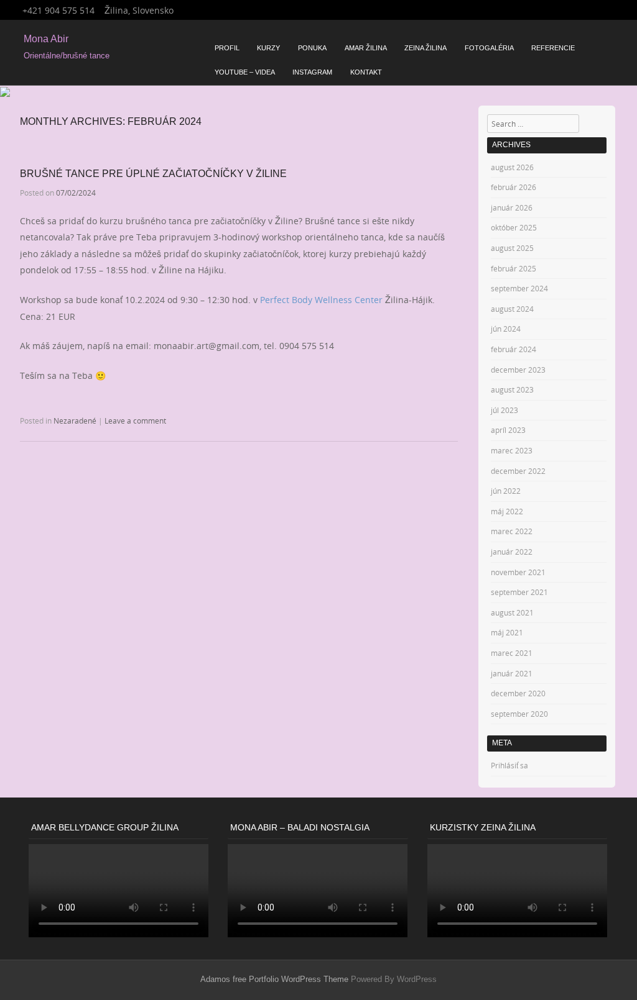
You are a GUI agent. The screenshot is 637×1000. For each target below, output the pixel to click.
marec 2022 (511, 531)
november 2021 (518, 572)
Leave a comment (135, 420)
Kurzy (268, 48)
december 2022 (518, 471)
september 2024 (519, 288)
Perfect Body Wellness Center (321, 300)
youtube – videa (245, 72)
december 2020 (518, 693)
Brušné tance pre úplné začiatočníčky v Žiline (153, 173)
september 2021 (519, 592)
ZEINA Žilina (425, 48)
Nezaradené (74, 420)
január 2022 (511, 552)
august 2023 (512, 389)
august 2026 (512, 167)
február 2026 (513, 187)
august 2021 (512, 612)
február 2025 (513, 268)
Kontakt (366, 72)
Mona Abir (46, 39)
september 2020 (519, 714)
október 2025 (514, 227)
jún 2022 (506, 491)
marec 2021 (511, 653)
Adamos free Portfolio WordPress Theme (274, 979)
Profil (227, 48)
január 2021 (511, 673)
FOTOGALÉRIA (489, 48)
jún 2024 (506, 329)
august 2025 (512, 248)
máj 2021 (507, 632)
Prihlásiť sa (509, 765)
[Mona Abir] (5, 93)
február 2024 (513, 349)
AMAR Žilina (366, 48)
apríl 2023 (508, 430)
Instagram (312, 72)
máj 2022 (507, 511)
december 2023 (518, 370)
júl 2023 (504, 410)
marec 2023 (511, 450)
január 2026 (511, 207)
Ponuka (312, 48)
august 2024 (512, 309)
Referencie (553, 48)
